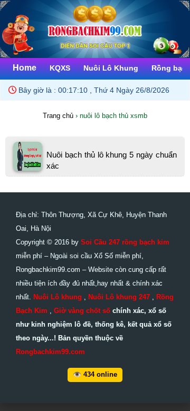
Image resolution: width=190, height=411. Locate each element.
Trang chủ (58, 116)
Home (24, 67)
